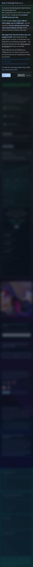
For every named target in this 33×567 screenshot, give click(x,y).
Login (7, 75)
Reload (28, 75)
